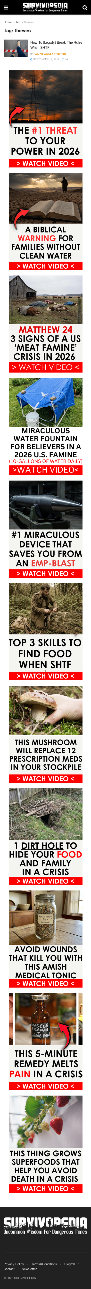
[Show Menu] (6, 7)
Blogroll (69, 1264)
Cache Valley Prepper (50, 53)
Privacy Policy (14, 1264)
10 (66, 59)
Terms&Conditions (44, 1264)
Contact (9, 1268)
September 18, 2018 (46, 59)
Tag (18, 22)
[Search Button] (85, 7)
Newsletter (29, 1268)
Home (8, 22)
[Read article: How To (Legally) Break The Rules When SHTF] (16, 48)
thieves (29, 22)
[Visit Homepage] (45, 7)
